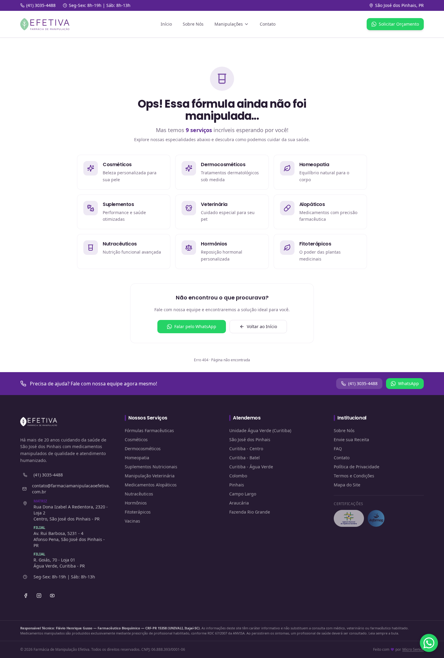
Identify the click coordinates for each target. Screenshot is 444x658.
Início (166, 24)
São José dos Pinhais (249, 439)
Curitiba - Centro (246, 448)
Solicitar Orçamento (399, 24)
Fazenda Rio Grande (249, 512)
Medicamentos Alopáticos (151, 485)
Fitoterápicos (138, 512)
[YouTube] (52, 595)
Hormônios (136, 503)
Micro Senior (413, 649)
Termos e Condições (354, 476)
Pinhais (236, 485)
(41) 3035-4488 (363, 383)
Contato (267, 24)
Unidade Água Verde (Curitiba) (260, 430)
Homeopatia (137, 457)
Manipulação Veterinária (150, 476)
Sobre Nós (193, 24)
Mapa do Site (347, 485)
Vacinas (132, 521)
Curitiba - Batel (244, 457)
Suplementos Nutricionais (151, 467)
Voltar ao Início (262, 326)
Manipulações (228, 24)
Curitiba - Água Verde (251, 467)
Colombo (238, 476)
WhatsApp (408, 383)
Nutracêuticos (139, 494)
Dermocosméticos (143, 448)
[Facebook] (25, 595)
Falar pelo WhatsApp (195, 326)
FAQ (338, 448)
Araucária (239, 503)
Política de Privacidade (356, 467)
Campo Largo (242, 494)
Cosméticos (136, 439)
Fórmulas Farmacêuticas (149, 430)
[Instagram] (39, 595)
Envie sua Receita (351, 439)
